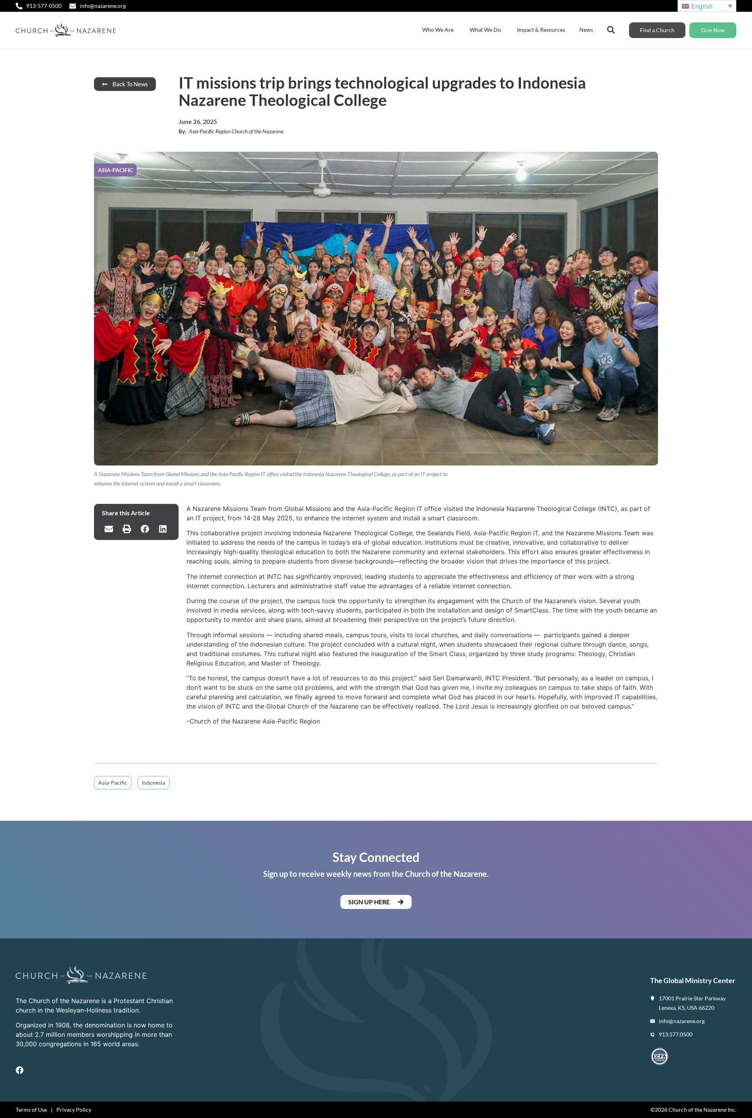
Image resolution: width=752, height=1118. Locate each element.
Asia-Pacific (112, 782)
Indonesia (153, 782)
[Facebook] (20, 1070)
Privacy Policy (73, 1109)
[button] (109, 529)
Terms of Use (31, 1109)
